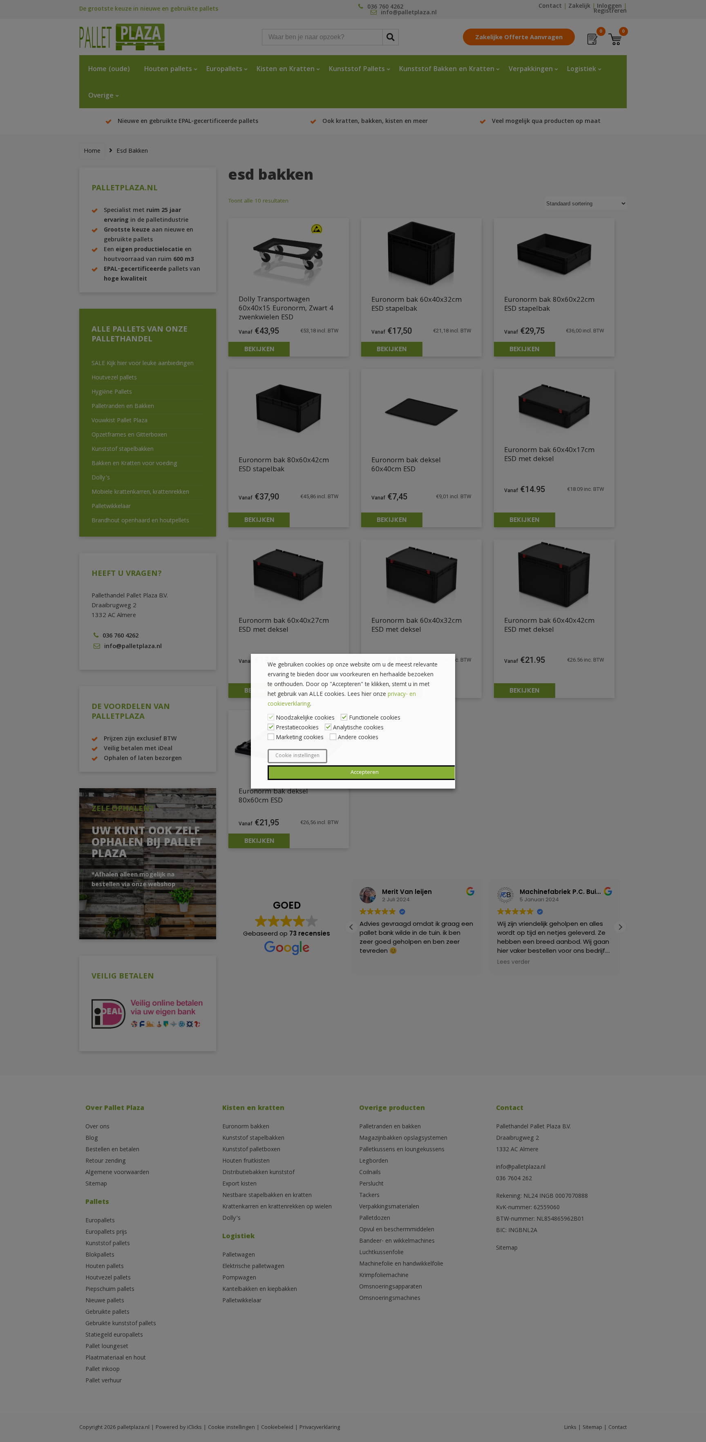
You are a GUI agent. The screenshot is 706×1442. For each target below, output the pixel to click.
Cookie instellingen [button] (297, 756)
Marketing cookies (300, 738)
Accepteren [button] (365, 772)
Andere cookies (358, 738)
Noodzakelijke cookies (305, 718)
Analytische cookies (358, 728)
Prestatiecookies (297, 728)
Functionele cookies (374, 718)
